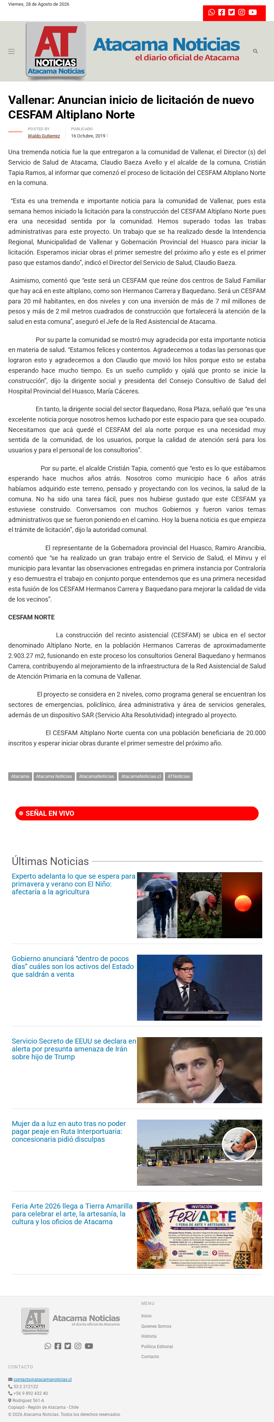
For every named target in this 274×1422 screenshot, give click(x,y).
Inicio (146, 1315)
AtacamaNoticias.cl (141, 776)
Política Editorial (157, 1346)
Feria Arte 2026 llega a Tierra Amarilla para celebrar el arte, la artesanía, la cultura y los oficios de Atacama (72, 1214)
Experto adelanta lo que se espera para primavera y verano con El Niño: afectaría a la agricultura (74, 884)
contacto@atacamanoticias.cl (43, 1379)
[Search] (255, 51)
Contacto (150, 1356)
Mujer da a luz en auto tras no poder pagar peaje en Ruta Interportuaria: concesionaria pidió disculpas (69, 1131)
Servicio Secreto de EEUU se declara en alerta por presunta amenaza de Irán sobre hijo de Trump (74, 1049)
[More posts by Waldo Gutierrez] (15, 129)
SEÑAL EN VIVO (49, 813)
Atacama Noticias (54, 776)
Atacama (20, 776)
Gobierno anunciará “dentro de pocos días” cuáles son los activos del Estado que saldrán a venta (73, 966)
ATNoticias (179, 776)
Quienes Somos (156, 1326)
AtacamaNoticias (96, 776)
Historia (149, 1336)
